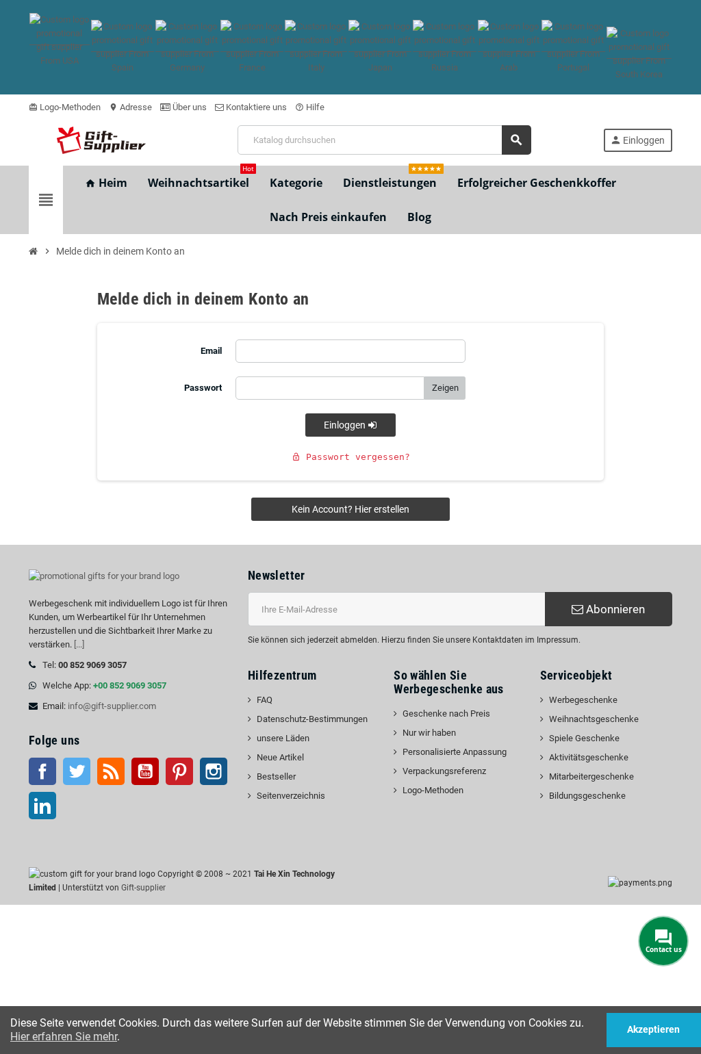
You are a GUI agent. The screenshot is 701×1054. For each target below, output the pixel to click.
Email (211, 351)
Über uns (188, 107)
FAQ (264, 700)
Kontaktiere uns (255, 107)
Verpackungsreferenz (444, 771)
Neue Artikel (280, 757)
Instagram (213, 771)
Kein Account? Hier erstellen (350, 509)
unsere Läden (283, 738)
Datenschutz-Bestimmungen (312, 719)
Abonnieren (614, 609)
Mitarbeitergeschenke (591, 776)
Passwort (203, 388)
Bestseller (276, 776)
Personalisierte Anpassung (455, 752)
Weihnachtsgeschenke (594, 719)
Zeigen (445, 388)
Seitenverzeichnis (291, 795)
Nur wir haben (429, 733)
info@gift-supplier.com (112, 706)
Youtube (145, 771)
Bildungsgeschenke (587, 795)
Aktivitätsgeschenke (588, 757)
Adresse (130, 107)
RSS (111, 771)
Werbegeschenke (583, 700)
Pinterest (179, 771)
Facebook (42, 771)
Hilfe (309, 107)
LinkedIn (42, 805)
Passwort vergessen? (351, 457)
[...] (79, 644)
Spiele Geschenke (584, 738)
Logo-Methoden (65, 107)
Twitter (76, 771)
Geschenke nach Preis (446, 713)
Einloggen (346, 425)
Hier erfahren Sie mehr (63, 1036)
